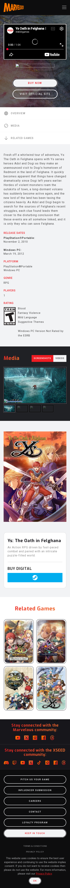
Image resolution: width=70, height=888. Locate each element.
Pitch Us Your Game (35, 779)
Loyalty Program (35, 822)
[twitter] (26, 738)
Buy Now (35, 83)
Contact (35, 812)
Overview (18, 113)
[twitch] (14, 763)
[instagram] (35, 738)
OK (35, 881)
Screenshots (42, 358)
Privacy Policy (35, 852)
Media (15, 125)
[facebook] (43, 738)
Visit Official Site (35, 94)
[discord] (6, 763)
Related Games (22, 138)
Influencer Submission (35, 790)
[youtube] (18, 738)
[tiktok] (39, 763)
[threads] (52, 738)
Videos (59, 358)
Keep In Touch (35, 833)
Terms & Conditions (35, 846)
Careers (35, 801)
